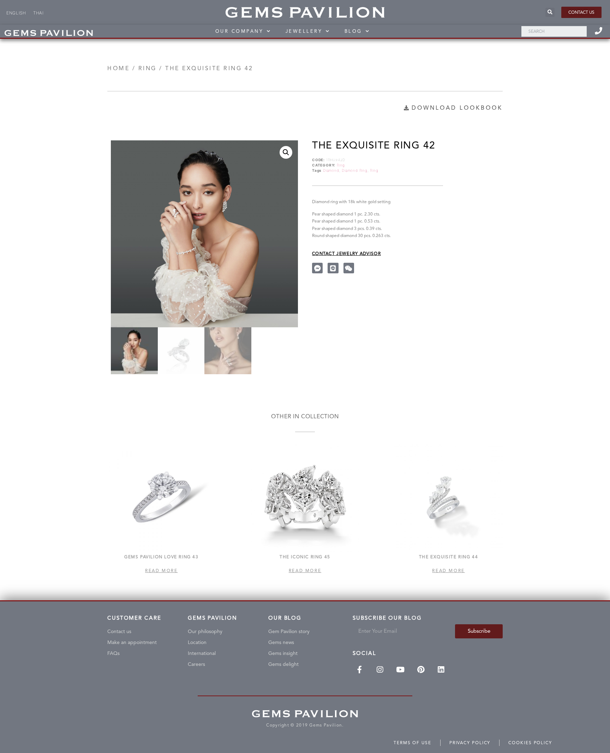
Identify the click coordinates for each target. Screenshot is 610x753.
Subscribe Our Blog (387, 618)
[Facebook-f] (359, 669)
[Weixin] (348, 268)
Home (118, 68)
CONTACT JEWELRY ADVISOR (346, 253)
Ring (147, 68)
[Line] (333, 268)
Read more (161, 570)
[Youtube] (400, 669)
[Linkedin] (441, 669)
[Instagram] (380, 669)
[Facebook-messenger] (317, 268)
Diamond (331, 170)
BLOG (353, 31)
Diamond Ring (354, 170)
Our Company (239, 31)
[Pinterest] (420, 669)
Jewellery (304, 31)
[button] (581, 12)
